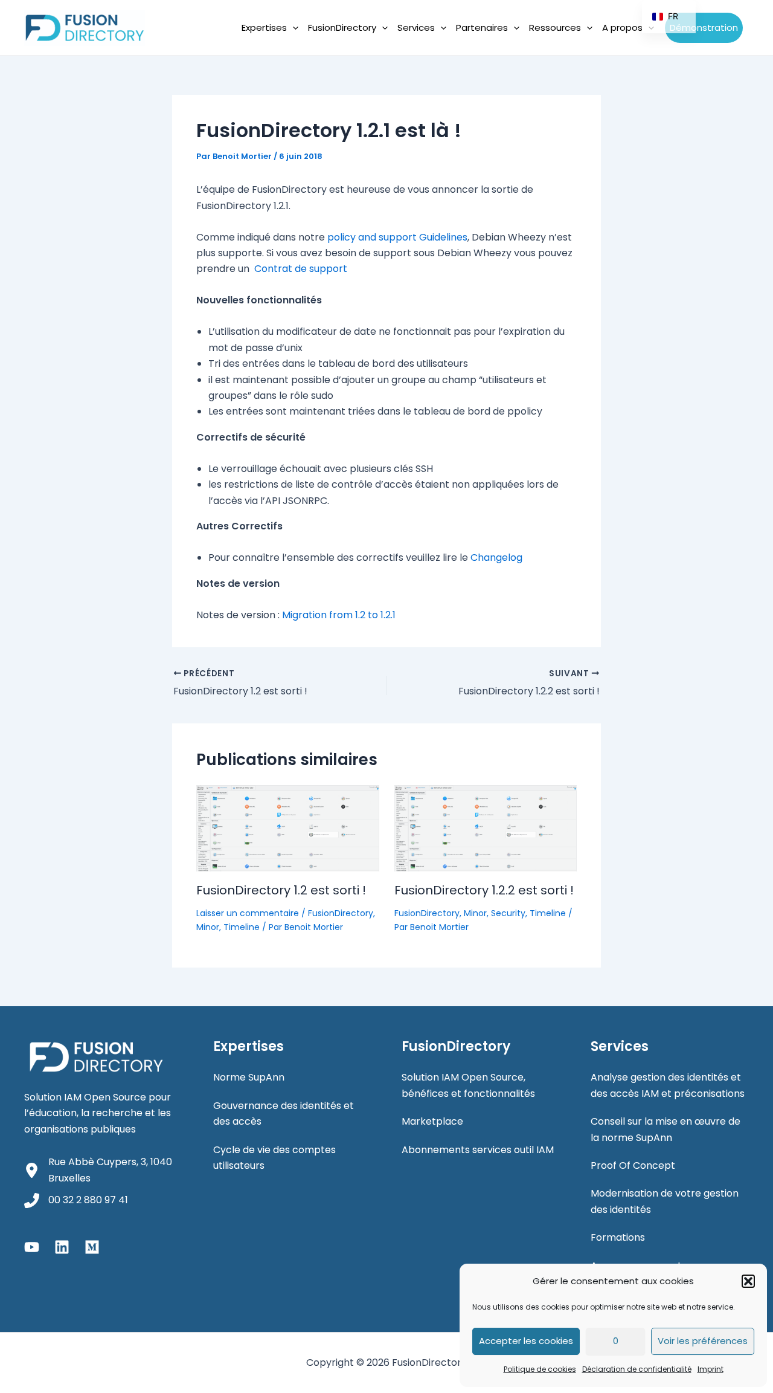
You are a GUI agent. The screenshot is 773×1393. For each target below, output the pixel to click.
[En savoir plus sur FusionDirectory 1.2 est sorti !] (287, 828)
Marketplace (432, 1121)
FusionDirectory (340, 913)
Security (508, 913)
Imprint (710, 1369)
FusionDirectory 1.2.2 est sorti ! (484, 890)
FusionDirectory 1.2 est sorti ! (281, 890)
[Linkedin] (61, 1247)
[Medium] (92, 1247)
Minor (207, 927)
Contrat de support (300, 269)
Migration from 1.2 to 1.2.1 (339, 615)
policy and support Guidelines (397, 237)
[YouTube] (31, 1247)
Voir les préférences (703, 1340)
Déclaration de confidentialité (636, 1369)
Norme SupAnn (248, 1077)
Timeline (241, 927)
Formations (618, 1237)
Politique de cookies (540, 1369)
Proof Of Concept (633, 1165)
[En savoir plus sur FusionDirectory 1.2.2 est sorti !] (485, 828)
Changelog (496, 557)
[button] (748, 1281)
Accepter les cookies (526, 1340)
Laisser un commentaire (247, 913)
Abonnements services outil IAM (478, 1150)
